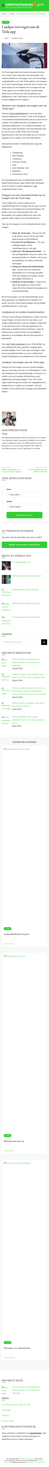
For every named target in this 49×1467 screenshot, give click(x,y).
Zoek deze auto (24, 515)
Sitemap (5, 1415)
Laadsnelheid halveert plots (16, 934)
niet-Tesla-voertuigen (15, 344)
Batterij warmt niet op (14, 1141)
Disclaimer (6, 1410)
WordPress (30, 1462)
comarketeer (35, 1433)
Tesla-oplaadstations (18, 113)
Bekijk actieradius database (24, 544)
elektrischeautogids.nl (26, 1459)
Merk (9, 489)
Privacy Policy (8, 1421)
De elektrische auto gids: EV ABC (16, 1404)
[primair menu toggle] (3, 5)
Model (9, 501)
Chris (7, 38)
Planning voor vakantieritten (17, 1347)
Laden (6, 22)
